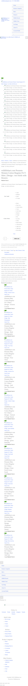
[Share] (6, 683)
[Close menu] (1, 562)
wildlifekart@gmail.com (6, 0)
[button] (2, 80)
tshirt (17, 250)
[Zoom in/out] (1, 683)
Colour (5, 218)
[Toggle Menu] (26, 586)
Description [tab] (6, 252)
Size (5, 196)
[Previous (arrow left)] (1, 685)
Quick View (6, 294)
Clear (14, 233)
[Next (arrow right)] (3, 685)
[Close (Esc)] (8, 683)
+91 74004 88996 (15, 0)
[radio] (21, 193)
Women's (6, 160)
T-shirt (10, 160)
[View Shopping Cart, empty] (26, 20)
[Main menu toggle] (26, 37)
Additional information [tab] (9, 254)
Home (2, 160)
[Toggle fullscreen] (3, 683)
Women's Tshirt (21, 250)
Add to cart (16, 238)
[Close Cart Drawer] (1, 597)
